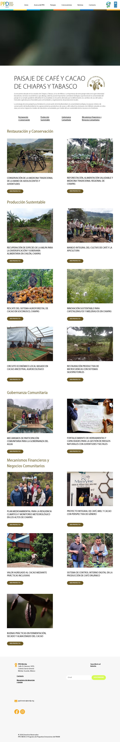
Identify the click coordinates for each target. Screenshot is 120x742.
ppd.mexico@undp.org (26, 701)
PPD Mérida (22, 664)
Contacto (20, 676)
